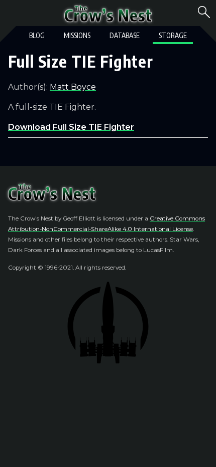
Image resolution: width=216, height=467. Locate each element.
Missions (77, 35)
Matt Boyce (73, 87)
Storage (173, 35)
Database (125, 35)
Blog (37, 35)
